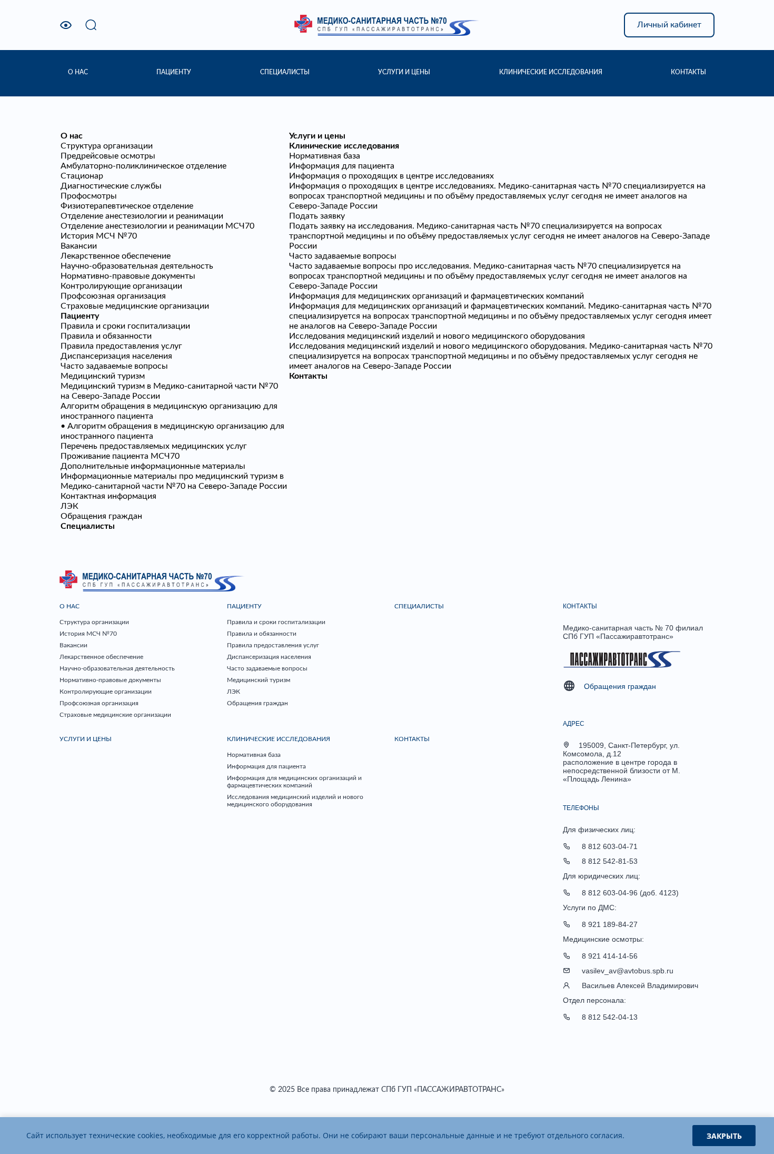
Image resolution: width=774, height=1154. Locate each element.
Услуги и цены (317, 136)
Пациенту (80, 316)
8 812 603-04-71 (610, 846)
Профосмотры (89, 196)
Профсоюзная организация (113, 296)
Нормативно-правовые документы (128, 276)
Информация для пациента (341, 166)
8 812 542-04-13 (610, 1017)
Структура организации (107, 146)
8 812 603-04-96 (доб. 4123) (630, 893)
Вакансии (79, 246)
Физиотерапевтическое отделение (127, 206)
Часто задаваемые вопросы (114, 366)
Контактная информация (108, 496)
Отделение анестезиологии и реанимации (142, 216)
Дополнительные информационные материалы (153, 466)
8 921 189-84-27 (610, 924)
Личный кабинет (669, 25)
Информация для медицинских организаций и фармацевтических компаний (436, 296)
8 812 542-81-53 (610, 861)
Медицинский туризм (103, 376)
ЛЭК (69, 506)
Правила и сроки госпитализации (125, 326)
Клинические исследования (344, 146)
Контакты (308, 376)
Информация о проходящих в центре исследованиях (391, 176)
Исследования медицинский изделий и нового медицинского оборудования (437, 336)
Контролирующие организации (121, 286)
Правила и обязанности (106, 336)
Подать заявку (317, 216)
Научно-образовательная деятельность (137, 266)
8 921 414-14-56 (610, 956)
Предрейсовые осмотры (108, 156)
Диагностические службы (111, 186)
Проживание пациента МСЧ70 (120, 456)
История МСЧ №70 (99, 236)
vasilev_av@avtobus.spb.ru (627, 970)
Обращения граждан (101, 516)
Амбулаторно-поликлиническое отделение (143, 166)
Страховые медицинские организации (135, 306)
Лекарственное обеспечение (116, 256)
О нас (72, 136)
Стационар (82, 176)
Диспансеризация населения (116, 356)
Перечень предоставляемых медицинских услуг (154, 446)
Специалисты (88, 526)
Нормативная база (324, 156)
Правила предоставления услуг (121, 346)
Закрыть (724, 1136)
